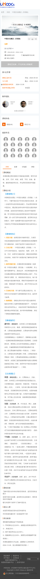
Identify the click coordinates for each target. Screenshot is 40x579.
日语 (8, 12)
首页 (2, 12)
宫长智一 (31, 102)
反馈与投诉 (21, 562)
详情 (7, 167)
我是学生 (16, 555)
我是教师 (7, 555)
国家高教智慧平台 (11, 560)
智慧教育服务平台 (7, 562)
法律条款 (16, 558)
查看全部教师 (19, 111)
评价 (32, 167)
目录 (15, 167)
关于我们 (7, 558)
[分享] (35, 39)
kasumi (13, 102)
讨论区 (24, 167)
